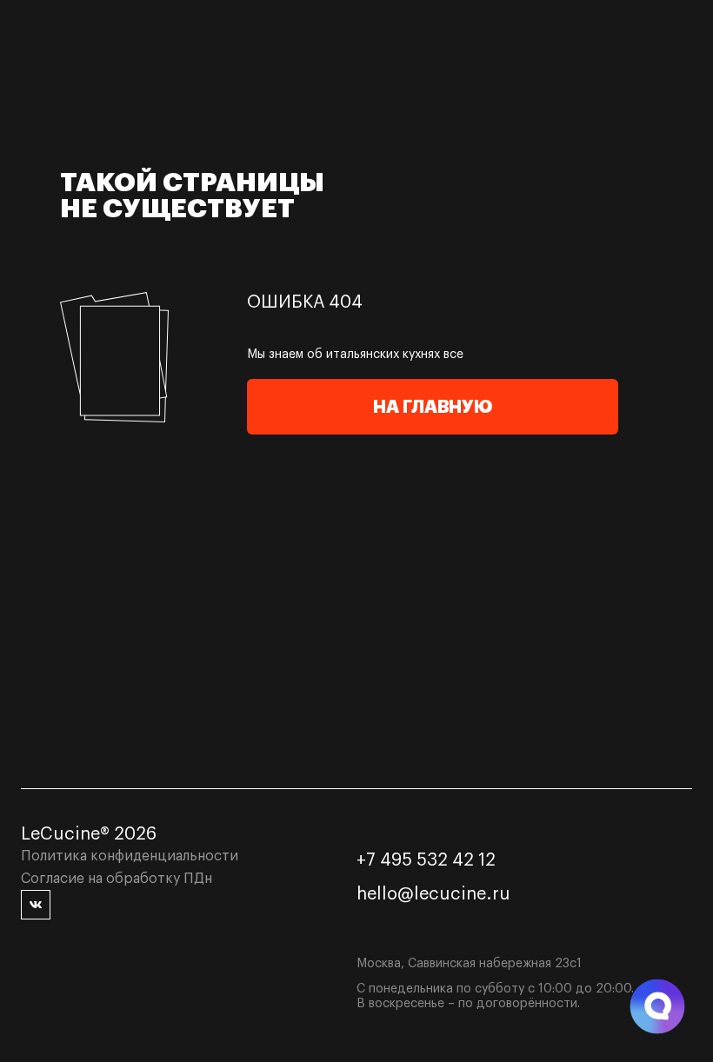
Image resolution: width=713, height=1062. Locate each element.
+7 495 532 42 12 (426, 860)
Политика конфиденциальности (129, 856)
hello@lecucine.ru (433, 894)
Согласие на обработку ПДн (116, 879)
